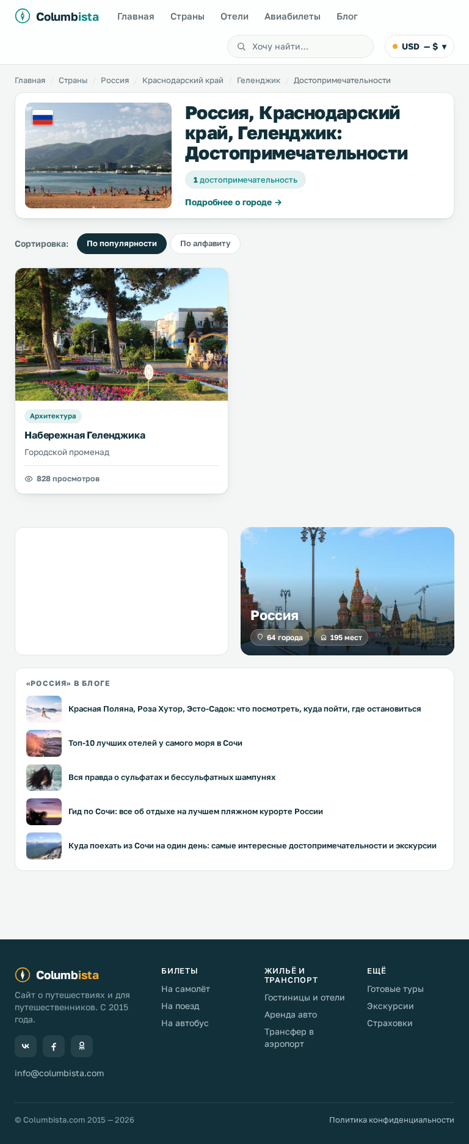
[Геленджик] (98, 156)
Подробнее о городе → (233, 202)
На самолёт (185, 988)
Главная (136, 15)
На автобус (185, 1023)
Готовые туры (395, 988)
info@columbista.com (59, 1073)
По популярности (122, 243)
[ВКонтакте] (26, 1046)
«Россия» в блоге (68, 683)
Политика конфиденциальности (391, 1119)
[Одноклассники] (82, 1046)
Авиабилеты (292, 15)
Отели (234, 15)
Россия (115, 80)
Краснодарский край (183, 80)
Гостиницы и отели (304, 997)
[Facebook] (54, 1046)
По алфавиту (205, 243)
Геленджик (258, 80)
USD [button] (424, 46)
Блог (347, 15)
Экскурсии (390, 1005)
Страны (187, 15)
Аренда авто (290, 1014)
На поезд (180, 1005)
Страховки (390, 1023)
